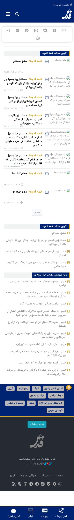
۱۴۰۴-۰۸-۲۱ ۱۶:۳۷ (11, 126)
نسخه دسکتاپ (37, 424)
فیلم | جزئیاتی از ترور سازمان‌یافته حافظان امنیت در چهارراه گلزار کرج (37, 354)
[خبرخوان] (13, 484)
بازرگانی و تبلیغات (28, 475)
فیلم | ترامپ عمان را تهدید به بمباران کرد (43, 304)
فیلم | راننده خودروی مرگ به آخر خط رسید (42, 363)
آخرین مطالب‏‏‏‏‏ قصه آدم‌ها (54, 226)
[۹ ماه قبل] (57, 119)
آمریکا (36, 388)
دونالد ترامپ (56, 395)
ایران (10, 388)
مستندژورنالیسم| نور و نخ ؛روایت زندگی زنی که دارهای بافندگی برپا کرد (23, 83)
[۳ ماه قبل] (57, 65)
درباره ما (59, 475)
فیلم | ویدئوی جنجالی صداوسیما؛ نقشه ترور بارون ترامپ (38, 284)
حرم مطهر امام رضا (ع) (51, 403)
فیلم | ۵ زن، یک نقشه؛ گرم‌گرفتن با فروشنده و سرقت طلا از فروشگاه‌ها (36, 372)
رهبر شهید (23, 388)
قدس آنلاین (65, 14)
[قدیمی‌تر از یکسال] (57, 138)
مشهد (31, 403)
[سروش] (26, 30)
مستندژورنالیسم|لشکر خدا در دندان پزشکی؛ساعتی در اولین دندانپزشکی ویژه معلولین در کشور (23, 140)
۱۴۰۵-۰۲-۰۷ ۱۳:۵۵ (12, 72)
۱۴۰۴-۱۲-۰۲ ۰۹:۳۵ (11, 90)
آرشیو (12, 475)
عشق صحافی (27, 61)
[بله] (45, 30)
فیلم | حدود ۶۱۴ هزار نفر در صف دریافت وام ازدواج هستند (37, 324)
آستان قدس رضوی (53, 388)
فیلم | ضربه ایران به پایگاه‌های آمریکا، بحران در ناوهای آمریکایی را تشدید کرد (35, 335)
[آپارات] (37, 38)
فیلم (30, 516)
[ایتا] (35, 30)
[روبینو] (54, 30)
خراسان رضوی (37, 395)
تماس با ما (46, 475)
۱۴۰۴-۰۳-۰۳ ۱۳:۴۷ (12, 184)
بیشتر (37, 212)
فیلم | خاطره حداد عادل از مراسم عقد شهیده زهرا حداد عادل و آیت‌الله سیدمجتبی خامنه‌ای (36, 295)
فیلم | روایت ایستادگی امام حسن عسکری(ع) (41, 345)
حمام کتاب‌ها (27, 174)
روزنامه (44, 516)
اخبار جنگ (61, 516)
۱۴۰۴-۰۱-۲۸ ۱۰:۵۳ (11, 202)
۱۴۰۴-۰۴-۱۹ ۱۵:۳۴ (12, 166)
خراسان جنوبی (55, 410)
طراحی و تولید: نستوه (35, 463)
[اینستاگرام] (8, 30)
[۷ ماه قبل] (57, 101)
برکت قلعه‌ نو (27, 192)
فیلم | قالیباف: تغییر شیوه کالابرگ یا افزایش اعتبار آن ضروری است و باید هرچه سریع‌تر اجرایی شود (36, 313)
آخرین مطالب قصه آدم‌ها (54, 53)
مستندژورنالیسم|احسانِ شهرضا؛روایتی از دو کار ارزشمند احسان (25, 101)
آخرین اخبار (13, 516)
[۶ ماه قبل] (57, 83)
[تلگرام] (17, 30)
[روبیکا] (63, 30)
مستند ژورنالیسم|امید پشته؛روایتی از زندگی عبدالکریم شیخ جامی (25, 120)
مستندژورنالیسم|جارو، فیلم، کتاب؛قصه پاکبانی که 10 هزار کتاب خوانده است (23, 160)
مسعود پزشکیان (15, 403)
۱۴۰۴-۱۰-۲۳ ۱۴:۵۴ (12, 108)
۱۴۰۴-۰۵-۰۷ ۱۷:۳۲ (12, 148)
